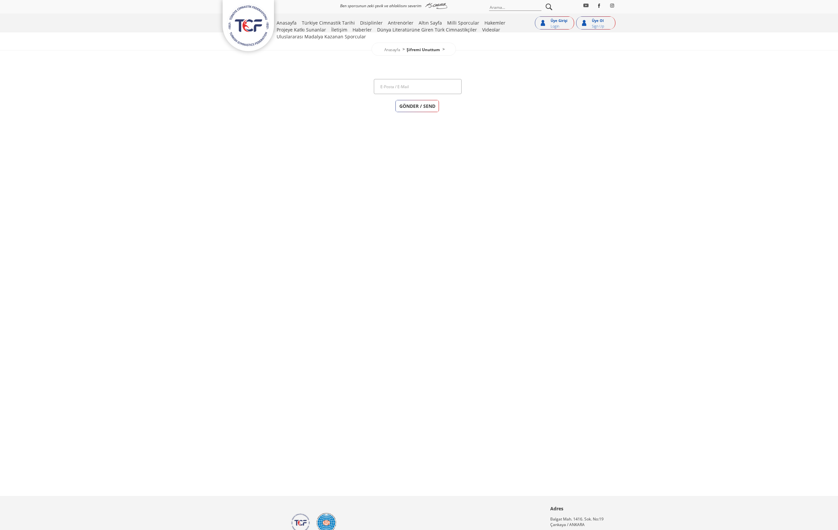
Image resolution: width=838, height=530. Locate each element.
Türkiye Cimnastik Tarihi (328, 23)
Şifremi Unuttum (423, 49)
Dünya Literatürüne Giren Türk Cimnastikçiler (427, 30)
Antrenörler (400, 23)
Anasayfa (287, 23)
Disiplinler (371, 23)
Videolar (491, 30)
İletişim (339, 30)
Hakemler (494, 23)
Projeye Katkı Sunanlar (301, 30)
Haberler (362, 30)
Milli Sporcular (463, 23)
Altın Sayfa (430, 23)
